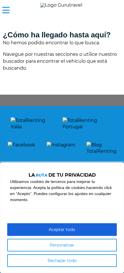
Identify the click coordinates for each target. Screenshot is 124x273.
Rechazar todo (62, 260)
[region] (62, 217)
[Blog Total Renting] (101, 148)
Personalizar (62, 245)
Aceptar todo (62, 229)
